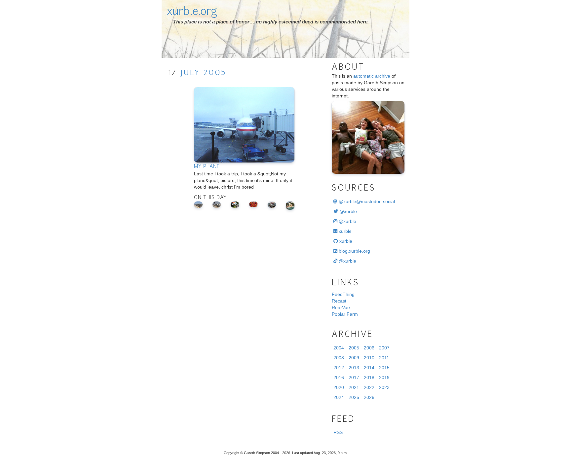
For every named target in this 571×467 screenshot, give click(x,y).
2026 (369, 397)
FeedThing (343, 294)
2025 (354, 397)
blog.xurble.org (353, 251)
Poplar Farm (345, 314)
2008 (338, 357)
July (190, 73)
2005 (215, 73)
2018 (369, 377)
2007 (384, 347)
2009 (354, 357)
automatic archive (371, 76)
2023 (384, 387)
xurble (344, 231)
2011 (384, 357)
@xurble (347, 211)
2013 (354, 367)
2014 (369, 367)
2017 (354, 377)
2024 (338, 397)
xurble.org (192, 12)
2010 (369, 357)
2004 (338, 347)
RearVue (341, 307)
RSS (338, 432)
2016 (338, 377)
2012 (338, 367)
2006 (369, 347)
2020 (338, 387)
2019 (384, 377)
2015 (384, 367)
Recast (339, 301)
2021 (354, 387)
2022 (369, 387)
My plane (207, 166)
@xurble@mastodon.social (366, 201)
